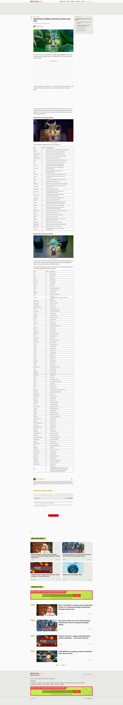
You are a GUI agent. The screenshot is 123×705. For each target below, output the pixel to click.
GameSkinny (82, 682)
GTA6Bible (62, 684)
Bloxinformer (57, 684)
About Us (32, 678)
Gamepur (43, 682)
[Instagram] (72, 479)
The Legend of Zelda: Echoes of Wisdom (46, 490)
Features (78, 1)
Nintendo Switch (38, 490)
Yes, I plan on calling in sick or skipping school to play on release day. (83, 26)
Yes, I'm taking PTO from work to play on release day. (84, 23)
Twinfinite (39, 682)
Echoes (51, 86)
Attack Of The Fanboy (50, 682)
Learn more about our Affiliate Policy (48, 502)
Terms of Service (63, 597)
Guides (38, 16)
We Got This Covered (69, 682)
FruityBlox (52, 684)
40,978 (63, 665)
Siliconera (62, 682)
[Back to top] (30, 532)
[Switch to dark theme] (90, 1)
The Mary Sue (39, 684)
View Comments (53, 515)
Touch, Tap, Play (46, 684)
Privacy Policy (70, 597)
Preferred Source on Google (53, 504)
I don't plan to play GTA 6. (81, 30)
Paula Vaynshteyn (39, 25)
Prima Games (57, 682)
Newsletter (63, 1)
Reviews (73, 1)
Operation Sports (33, 684)
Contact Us (40, 678)
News (68, 1)
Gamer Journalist (76, 682)
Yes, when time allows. (81, 28)
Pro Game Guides (33, 682)
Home (34, 16)
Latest (83, 1)
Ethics (36, 678)
